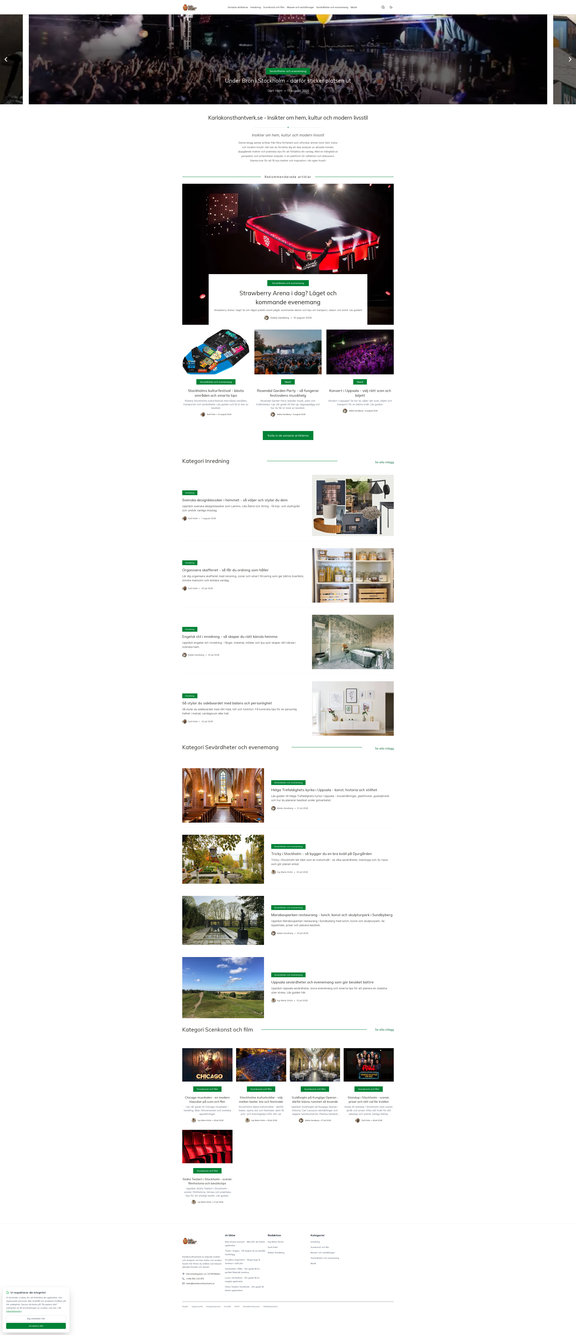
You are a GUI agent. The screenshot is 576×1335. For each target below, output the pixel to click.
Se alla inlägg (384, 462)
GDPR (236, 1306)
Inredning (255, 7)
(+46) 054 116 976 (195, 1278)
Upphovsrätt (197, 1306)
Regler (185, 1306)
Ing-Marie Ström (276, 1241)
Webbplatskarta (270, 1306)
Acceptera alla (36, 1326)
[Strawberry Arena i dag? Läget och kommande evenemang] (288, 254)
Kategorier (318, 1235)
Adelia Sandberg (276, 1252)
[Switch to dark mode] (391, 7)
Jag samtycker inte (36, 1318)
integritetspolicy (13, 1311)
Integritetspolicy (213, 1306)
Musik (354, 7)
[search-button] (383, 7)
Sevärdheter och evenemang (332, 7)
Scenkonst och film (273, 7)
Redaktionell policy (251, 1306)
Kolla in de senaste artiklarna (288, 435)
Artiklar (230, 1235)
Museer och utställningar (300, 7)
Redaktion (274, 1235)
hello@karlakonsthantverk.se (200, 1283)
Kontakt (227, 1306)
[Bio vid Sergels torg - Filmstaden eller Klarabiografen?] (288, 59)
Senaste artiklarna (238, 7)
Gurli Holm (273, 1247)
